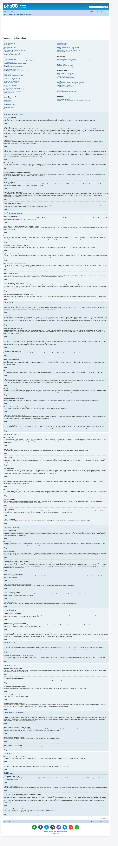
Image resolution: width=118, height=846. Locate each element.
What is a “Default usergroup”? (63, 51)
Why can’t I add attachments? (10, 85)
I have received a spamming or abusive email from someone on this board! (73, 60)
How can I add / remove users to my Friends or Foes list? (70, 67)
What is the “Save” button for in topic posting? (14, 89)
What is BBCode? (7, 97)
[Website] (34, 827)
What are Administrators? (62, 43)
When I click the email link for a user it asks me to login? (16, 70)
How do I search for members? (64, 76)
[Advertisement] (56, 26)
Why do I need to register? (9, 43)
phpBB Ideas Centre (71, 787)
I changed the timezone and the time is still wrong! (15, 63)
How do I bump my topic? (9, 92)
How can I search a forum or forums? (65, 71)
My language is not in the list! (10, 65)
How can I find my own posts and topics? (66, 77)
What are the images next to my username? (13, 66)
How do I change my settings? (10, 59)
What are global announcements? (11, 103)
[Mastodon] (58, 827)
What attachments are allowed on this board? (67, 91)
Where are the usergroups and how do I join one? (68, 47)
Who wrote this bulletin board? (63, 97)
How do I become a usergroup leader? (65, 48)
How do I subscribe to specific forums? (65, 85)
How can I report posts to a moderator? (12, 88)
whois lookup (7, 797)
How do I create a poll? (9, 79)
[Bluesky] (65, 827)
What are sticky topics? (9, 105)
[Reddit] (71, 827)
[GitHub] (52, 827)
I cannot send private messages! (64, 57)
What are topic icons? (8, 108)
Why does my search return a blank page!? (66, 74)
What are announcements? (10, 104)
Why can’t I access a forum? (10, 84)
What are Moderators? (62, 44)
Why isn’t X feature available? (63, 99)
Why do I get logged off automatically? (12, 53)
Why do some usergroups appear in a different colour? (69, 50)
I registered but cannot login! (10, 47)
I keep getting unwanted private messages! (66, 59)
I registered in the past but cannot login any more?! (15, 50)
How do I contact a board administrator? (66, 102)
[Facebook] (40, 827)
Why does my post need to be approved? (13, 91)
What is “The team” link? (62, 53)
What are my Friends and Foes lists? (65, 65)
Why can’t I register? (8, 46)
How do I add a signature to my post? (12, 78)
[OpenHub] (77, 827)
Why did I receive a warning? (10, 86)
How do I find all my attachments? (64, 93)
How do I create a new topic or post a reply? (13, 75)
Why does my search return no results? (65, 73)
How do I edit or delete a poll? (10, 82)
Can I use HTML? (7, 98)
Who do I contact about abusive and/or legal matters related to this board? (73, 100)
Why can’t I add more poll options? (11, 81)
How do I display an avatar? (10, 67)
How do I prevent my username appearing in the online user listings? (19, 60)
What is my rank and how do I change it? (13, 69)
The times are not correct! (9, 62)
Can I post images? (8, 101)
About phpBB (7, 779)
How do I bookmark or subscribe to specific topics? (68, 83)
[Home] (11, 6)
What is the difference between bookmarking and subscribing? (70, 82)
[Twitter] (46, 827)
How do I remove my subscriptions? (65, 86)
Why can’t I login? (7, 48)
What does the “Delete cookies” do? (12, 54)
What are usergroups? (62, 46)
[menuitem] (12, 12)
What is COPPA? (7, 44)
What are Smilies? (8, 100)
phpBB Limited (45, 778)
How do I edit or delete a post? (10, 77)
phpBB (52, 257)
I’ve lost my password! (9, 51)
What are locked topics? (9, 107)
